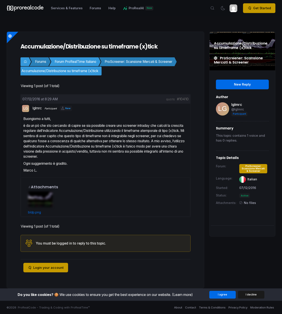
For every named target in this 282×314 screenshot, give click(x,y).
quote (170, 99)
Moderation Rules (262, 307)
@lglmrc (237, 109)
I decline (251, 294)
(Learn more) (182, 294)
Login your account (48, 267)
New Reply (242, 84)
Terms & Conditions (212, 307)
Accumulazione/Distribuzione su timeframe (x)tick (60, 71)
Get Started (262, 8)
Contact (190, 307)
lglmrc (236, 104)
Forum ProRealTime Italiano (75, 62)
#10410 (183, 99)
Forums (40, 62)
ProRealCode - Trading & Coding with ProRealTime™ (54, 307)
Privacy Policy (237, 307)
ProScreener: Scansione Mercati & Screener (138, 62)
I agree (222, 294)
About (178, 307)
